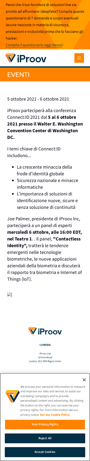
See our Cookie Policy (55, 415)
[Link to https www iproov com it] (26, 54)
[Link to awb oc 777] (79, 58)
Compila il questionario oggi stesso (34, 45)
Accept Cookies (45, 452)
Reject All (45, 438)
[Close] (84, 380)
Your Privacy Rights (45, 424)
